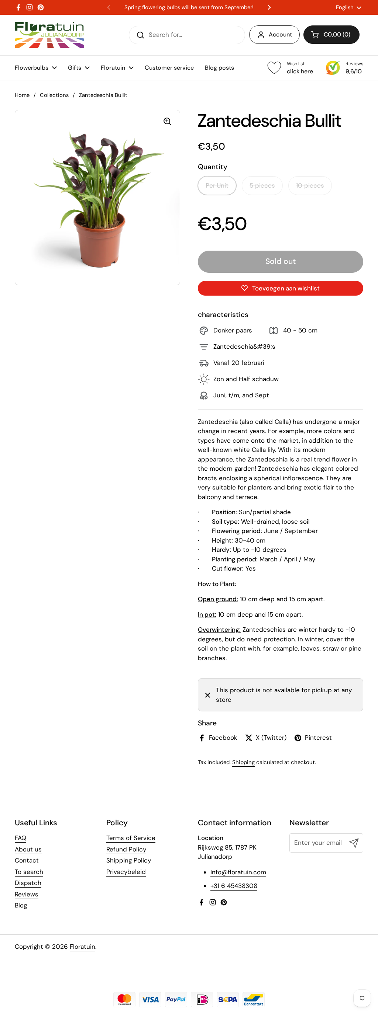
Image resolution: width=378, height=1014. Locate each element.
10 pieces (310, 185)
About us (28, 849)
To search (29, 872)
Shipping (243, 762)
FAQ (20, 838)
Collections (54, 95)
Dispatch (28, 883)
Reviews (26, 894)
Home (22, 95)
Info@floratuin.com (238, 872)
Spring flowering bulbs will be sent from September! (189, 7)
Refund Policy (126, 849)
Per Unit (217, 185)
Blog (21, 905)
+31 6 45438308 (233, 886)
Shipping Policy (128, 860)
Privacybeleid (126, 872)
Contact (27, 860)
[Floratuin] (49, 35)
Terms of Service (130, 838)
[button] (331, 34)
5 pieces (262, 185)
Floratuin (82, 946)
